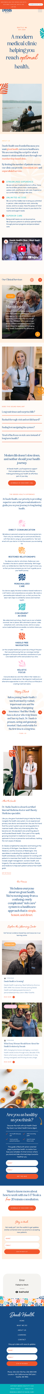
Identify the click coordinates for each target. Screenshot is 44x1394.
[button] (32, 280)
